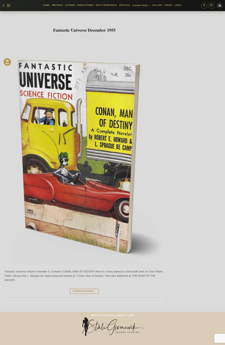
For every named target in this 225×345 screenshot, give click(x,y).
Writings (57, 5)
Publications (85, 5)
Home (46, 5)
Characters (140, 5)
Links (178, 5)
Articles (124, 5)
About (169, 5)
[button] (9, 5)
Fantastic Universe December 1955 (84, 30)
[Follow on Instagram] (211, 5)
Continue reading (84, 291)
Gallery (157, 5)
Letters (70, 5)
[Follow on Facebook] (204, 5)
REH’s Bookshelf (106, 5)
